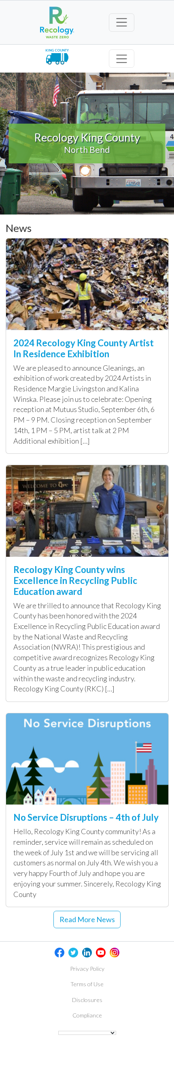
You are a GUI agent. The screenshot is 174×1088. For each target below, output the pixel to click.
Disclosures (87, 999)
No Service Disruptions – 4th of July (86, 817)
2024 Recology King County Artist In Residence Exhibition (83, 348)
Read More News (87, 919)
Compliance (87, 1015)
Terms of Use (87, 984)
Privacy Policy (87, 968)
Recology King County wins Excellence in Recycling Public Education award (75, 580)
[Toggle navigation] (121, 22)
